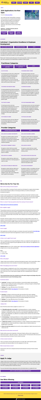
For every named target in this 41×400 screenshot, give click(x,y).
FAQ (31, 2)
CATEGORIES (19, 2)
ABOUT (13, 2)
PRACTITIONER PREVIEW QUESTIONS (20, 66)
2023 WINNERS (15, 385)
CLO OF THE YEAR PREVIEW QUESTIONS (7, 66)
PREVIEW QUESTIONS (18, 33)
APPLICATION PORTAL (4, 33)
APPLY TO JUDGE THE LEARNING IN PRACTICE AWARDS (20, 370)
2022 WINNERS (25, 385)
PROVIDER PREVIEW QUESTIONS (11, 130)
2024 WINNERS (5, 385)
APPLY (37, 2)
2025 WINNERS (20, 382)
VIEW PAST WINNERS (11, 33)
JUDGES (25, 2)
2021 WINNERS (36, 385)
